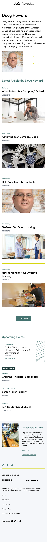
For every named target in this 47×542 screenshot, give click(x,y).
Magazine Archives (29, 455)
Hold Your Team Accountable (18, 182)
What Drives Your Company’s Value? (23, 91)
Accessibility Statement (11, 514)
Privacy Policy (7, 509)
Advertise (5, 500)
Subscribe (25, 450)
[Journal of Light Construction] (23, 3)
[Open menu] (42, 4)
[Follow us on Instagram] (12, 464)
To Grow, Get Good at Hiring (18, 227)
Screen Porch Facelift (14, 391)
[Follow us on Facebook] (7, 464)
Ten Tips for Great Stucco (16, 407)
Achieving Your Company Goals (20, 136)
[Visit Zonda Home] (12, 521)
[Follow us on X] (3, 464)
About (4, 495)
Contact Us (6, 504)
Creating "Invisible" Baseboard (20, 376)
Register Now (10, 358)
